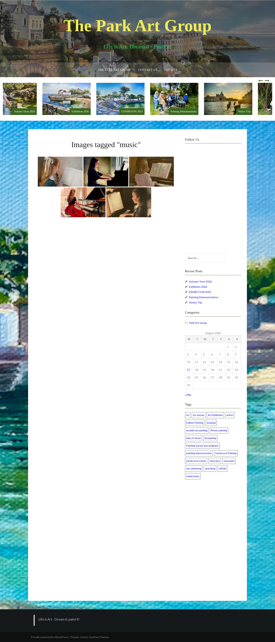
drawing (211, 422)
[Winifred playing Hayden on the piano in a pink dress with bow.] (151, 172)
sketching (210, 468)
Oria (82, 637)
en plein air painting (196, 430)
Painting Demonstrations (201, 111)
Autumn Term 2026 (41, 111)
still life (222, 468)
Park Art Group (198, 322)
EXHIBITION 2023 (149, 111)
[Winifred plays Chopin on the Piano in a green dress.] (128, 202)
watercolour (192, 476)
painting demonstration (199, 453)
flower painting (219, 430)
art (187, 415)
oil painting (210, 438)
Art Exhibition (215, 415)
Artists (171, 69)
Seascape (215, 460)
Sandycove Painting (226, 453)
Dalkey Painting (194, 422)
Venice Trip (261, 111)
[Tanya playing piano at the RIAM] (105, 172)
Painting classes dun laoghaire (202, 445)
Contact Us (147, 69)
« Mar (188, 394)
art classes (198, 415)
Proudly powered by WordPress (49, 637)
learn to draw (193, 438)
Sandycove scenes (196, 460)
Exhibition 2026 (97, 111)
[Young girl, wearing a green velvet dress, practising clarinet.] (60, 172)
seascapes (229, 460)
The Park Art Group (137, 25)
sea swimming (193, 468)
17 (188, 369)
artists (229, 415)
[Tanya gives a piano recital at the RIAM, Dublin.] (83, 202)
